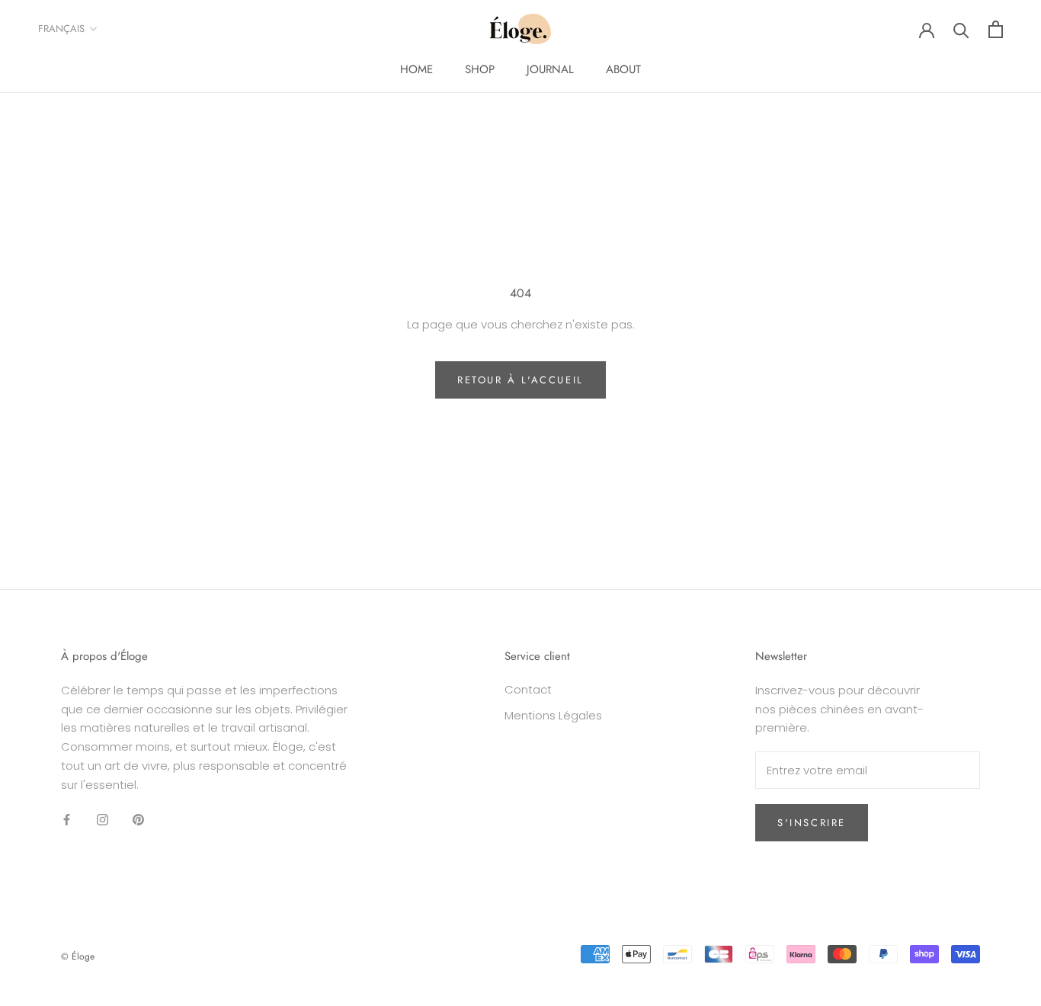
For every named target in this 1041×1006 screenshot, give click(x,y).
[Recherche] (961, 29)
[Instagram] (102, 818)
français (61, 28)
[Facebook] (66, 818)
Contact (528, 689)
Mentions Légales (553, 715)
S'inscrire (811, 822)
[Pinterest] (138, 818)
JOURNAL (550, 69)
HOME (416, 69)
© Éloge (77, 956)
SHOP (480, 69)
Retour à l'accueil (520, 380)
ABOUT (623, 69)
